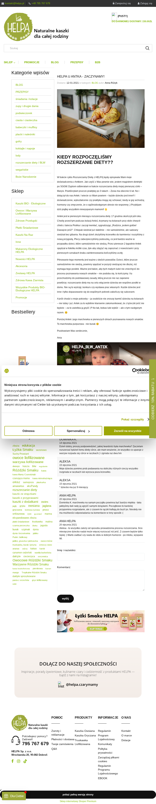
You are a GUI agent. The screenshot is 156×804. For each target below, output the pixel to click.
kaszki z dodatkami (25, 501)
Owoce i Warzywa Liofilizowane (26, 212)
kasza (26, 466)
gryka (22, 506)
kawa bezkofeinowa (21, 569)
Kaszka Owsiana (85, 730)
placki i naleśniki (25, 134)
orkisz (16, 482)
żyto (29, 514)
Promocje (21, 297)
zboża (16, 445)
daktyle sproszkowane (24, 576)
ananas (16, 548)
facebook (12, 761)
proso (46, 509)
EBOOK (102, 778)
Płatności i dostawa (62, 739)
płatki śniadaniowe (21, 522)
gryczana (17, 509)
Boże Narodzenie (26, 176)
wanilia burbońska (43, 552)
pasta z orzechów (21, 580)
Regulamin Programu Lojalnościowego (108, 769)
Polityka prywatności (105, 750)
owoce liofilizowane (29, 458)
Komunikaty (105, 744)
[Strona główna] (39, 27)
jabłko (35, 533)
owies (44, 501)
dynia (36, 529)
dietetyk (16, 466)
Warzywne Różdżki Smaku (31, 564)
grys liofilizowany (40, 580)
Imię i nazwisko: (66, 550)
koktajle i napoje (25, 148)
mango (16, 572)
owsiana (34, 505)
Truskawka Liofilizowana (82, 742)
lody (18, 155)
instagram (18, 761)
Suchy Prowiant (21, 454)
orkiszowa (19, 513)
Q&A (54, 748)
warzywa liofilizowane (28, 462)
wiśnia (25, 549)
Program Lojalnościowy (106, 737)
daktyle (17, 556)
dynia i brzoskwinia (21, 533)
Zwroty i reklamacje (57, 732)
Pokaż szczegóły (132, 419)
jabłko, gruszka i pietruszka (25, 541)
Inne (18, 241)
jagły (15, 506)
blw (34, 466)
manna (48, 514)
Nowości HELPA (25, 259)
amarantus (18, 486)
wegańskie (22, 169)
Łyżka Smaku (23, 450)
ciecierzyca (29, 556)
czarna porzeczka (21, 525)
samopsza (28, 482)
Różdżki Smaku (25, 470)
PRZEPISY (22, 91)
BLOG (19, 84)
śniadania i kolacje (27, 98)
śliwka (34, 526)
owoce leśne (46, 541)
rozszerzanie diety (25, 489)
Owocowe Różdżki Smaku (32, 560)
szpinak (25, 529)
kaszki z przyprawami (25, 497)
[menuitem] (11, 62)
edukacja (28, 445)
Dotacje (126, 740)
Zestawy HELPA (25, 273)
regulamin (43, 466)
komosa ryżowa (32, 510)
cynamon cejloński (22, 552)
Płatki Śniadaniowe (27, 227)
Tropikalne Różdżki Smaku (34, 572)
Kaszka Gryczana (85, 735)
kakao (33, 548)
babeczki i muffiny (26, 127)
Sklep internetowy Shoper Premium (78, 801)
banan (48, 569)
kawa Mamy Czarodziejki (24, 474)
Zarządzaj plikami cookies (108, 759)
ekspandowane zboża (24, 517)
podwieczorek (24, 113)
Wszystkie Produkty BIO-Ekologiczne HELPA (30, 289)
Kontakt (126, 730)
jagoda (44, 525)
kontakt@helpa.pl (14, 3)
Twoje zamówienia (62, 744)
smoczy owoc (45, 545)
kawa (43, 471)
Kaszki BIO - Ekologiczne (31, 203)
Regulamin (104, 730)
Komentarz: (64, 567)
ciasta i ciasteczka (26, 120)
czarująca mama (21, 478)
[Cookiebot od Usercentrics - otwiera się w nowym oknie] (135, 371)
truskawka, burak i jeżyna (24, 545)
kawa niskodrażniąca (42, 478)
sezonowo (41, 450)
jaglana (46, 505)
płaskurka (41, 482)
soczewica (43, 556)
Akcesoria (21, 266)
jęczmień (38, 514)
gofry (19, 141)
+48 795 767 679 (41, 3)
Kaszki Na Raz (24, 234)
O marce (126, 735)
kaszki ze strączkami (24, 493)
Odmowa (28, 430)
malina (49, 521)
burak (16, 529)
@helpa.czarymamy (82, 684)
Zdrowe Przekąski (26, 220)
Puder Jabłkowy (20, 537)
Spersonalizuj (76, 430)
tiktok (25, 761)
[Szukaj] (147, 48)
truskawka (37, 521)
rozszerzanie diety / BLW (30, 162)
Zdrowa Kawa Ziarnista (29, 280)
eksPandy (32, 486)
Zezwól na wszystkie (127, 430)
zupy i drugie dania (27, 106)
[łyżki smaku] (101, 621)
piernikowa (38, 568)
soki (14, 584)
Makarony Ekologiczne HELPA (29, 250)
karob (42, 548)
